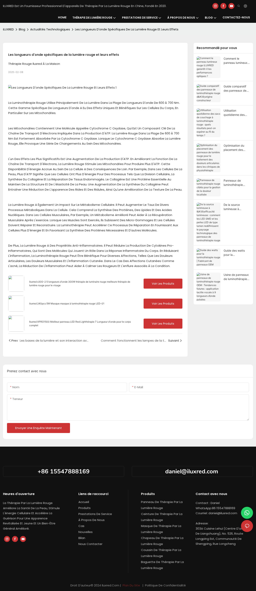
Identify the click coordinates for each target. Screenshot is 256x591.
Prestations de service (95, 514)
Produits (84, 508)
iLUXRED (8, 29)
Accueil (83, 502)
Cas (81, 526)
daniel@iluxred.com (192, 471)
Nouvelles (85, 532)
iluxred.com (111, 585)
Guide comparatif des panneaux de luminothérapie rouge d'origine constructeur (235, 89)
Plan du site (131, 585)
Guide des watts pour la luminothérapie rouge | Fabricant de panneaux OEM (236, 253)
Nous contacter (90, 544)
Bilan (81, 538)
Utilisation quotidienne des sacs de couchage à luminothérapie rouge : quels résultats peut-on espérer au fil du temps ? (237, 113)
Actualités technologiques (50, 29)
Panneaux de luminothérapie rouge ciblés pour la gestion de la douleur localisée (236, 183)
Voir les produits (163, 284)
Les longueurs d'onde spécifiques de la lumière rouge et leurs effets (126, 29)
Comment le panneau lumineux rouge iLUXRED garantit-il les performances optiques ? (235, 61)
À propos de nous (91, 520)
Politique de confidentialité (165, 585)
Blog (22, 29)
